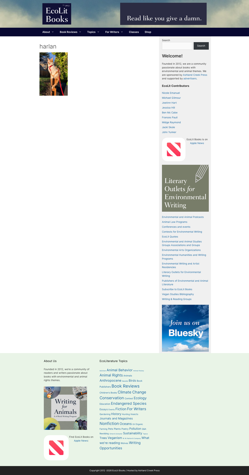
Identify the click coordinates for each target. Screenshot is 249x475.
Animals (127, 375)
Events (112, 409)
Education (105, 404)
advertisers (190, 78)
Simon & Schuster (116, 434)
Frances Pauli (170, 117)
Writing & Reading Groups (177, 299)
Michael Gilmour (171, 97)
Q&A (144, 429)
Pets (110, 428)
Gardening (105, 414)
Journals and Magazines (116, 418)
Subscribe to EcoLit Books (177, 289)
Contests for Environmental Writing (182, 231)
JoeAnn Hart (169, 102)
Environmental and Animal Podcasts (183, 217)
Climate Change (132, 392)
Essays (104, 409)
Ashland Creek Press (195, 74)
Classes (134, 31)
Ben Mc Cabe (170, 112)
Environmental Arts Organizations (181, 250)
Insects (134, 414)
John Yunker (169, 132)
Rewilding (104, 433)
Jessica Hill (168, 107)
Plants (117, 428)
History (116, 414)
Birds (132, 380)
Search (166, 40)
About (46, 31)
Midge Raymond (171, 122)
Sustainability (132, 433)
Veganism (115, 438)
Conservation (112, 397)
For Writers (112, 31)
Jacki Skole (168, 127)
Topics (91, 31)
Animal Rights (111, 375)
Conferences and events (176, 226)
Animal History (138, 371)
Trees (103, 438)
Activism (103, 371)
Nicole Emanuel (171, 92)
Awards (125, 381)
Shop (148, 31)
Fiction (120, 409)
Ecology (140, 398)
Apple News (197, 143)
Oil (133, 424)
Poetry (125, 429)
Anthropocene (110, 380)
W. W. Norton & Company (132, 438)
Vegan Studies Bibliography (178, 294)
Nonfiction (109, 423)
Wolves (124, 443)
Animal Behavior (120, 370)
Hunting (126, 414)
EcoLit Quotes (170, 236)
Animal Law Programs (174, 221)
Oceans (126, 424)
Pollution (135, 428)
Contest (129, 398)
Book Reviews (68, 31)
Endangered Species (128, 403)
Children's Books (108, 392)
